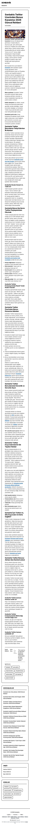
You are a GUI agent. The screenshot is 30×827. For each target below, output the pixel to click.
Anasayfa (4, 5)
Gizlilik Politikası (13, 816)
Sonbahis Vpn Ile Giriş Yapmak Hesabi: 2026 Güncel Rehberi (13, 756)
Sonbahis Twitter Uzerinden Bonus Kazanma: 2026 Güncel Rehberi (12, 702)
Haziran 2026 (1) (7, 769)
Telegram (18, 820)
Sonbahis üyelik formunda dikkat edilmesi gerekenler (14, 485)
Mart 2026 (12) (7, 774)
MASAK (7, 420)
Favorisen (15, 814)
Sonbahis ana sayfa (15, 553)
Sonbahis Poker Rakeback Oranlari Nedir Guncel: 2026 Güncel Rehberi (14, 726)
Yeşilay (15, 424)
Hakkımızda (4, 816)
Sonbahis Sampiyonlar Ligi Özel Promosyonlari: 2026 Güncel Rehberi (13, 736)
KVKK (9, 816)
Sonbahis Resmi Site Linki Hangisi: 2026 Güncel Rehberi (14, 697)
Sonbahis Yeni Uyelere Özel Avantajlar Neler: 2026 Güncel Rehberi (13, 751)
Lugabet (9, 814)
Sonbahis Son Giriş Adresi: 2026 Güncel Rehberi (14, 692)
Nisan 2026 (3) (7, 771)
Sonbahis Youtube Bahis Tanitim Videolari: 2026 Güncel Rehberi (14, 721)
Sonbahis (6, 3)
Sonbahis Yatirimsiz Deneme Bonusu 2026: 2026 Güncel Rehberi (14, 717)
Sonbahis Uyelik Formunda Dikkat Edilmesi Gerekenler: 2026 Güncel (14, 712)
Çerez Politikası (21, 816)
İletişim (17, 818)
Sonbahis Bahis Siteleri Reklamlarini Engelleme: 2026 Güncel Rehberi (12, 707)
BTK (13, 415)
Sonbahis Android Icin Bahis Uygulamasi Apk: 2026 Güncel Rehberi (14, 746)
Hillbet (21, 814)
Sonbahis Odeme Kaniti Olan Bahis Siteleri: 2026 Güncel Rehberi (14, 731)
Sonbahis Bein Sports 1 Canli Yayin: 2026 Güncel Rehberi (14, 741)
